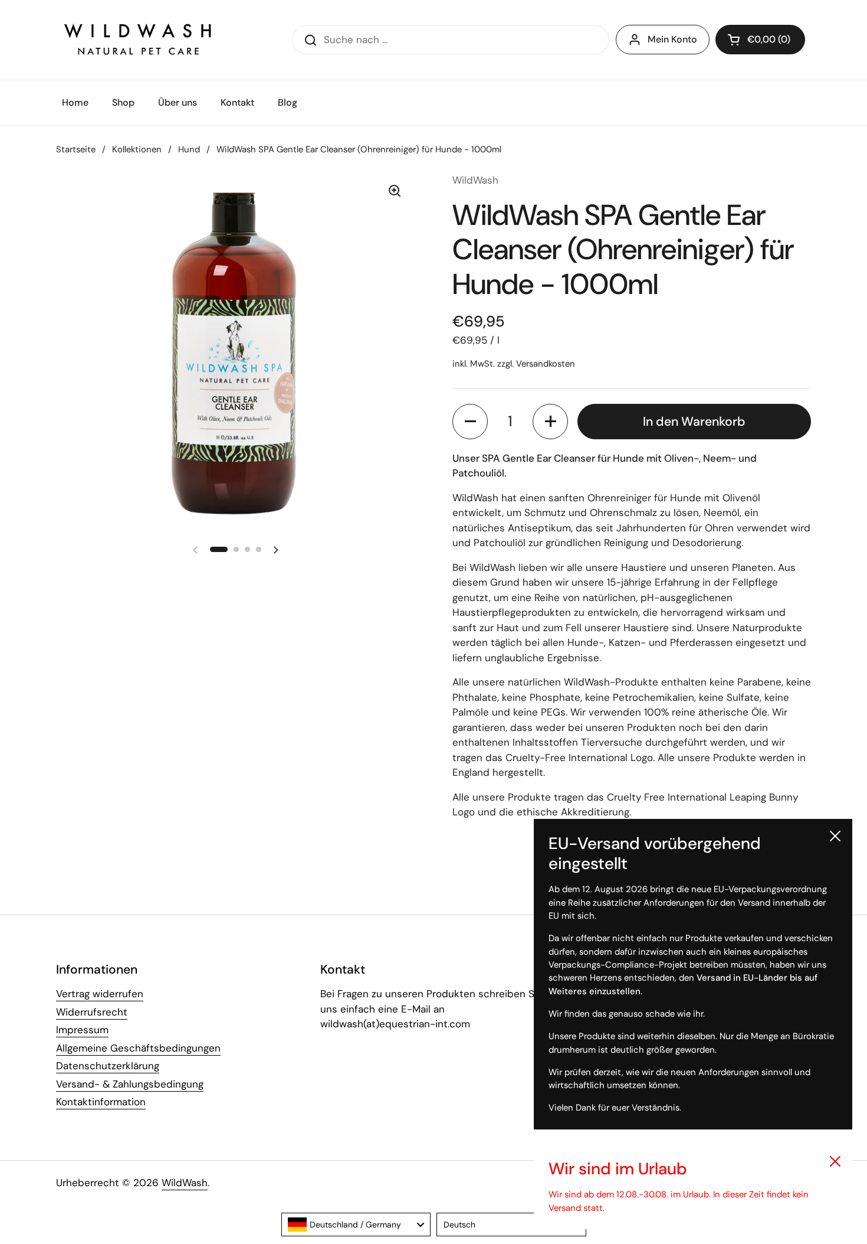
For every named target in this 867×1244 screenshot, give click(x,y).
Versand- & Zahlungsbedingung (129, 1084)
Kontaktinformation (101, 1101)
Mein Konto (672, 39)
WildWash (185, 1182)
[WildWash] (138, 40)
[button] (760, 39)
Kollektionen (137, 149)
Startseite (76, 149)
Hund (189, 149)
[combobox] (356, 1224)
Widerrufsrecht (91, 1011)
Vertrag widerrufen (99, 993)
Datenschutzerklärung (107, 1065)
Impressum (82, 1029)
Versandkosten (545, 364)
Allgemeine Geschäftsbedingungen (138, 1047)
